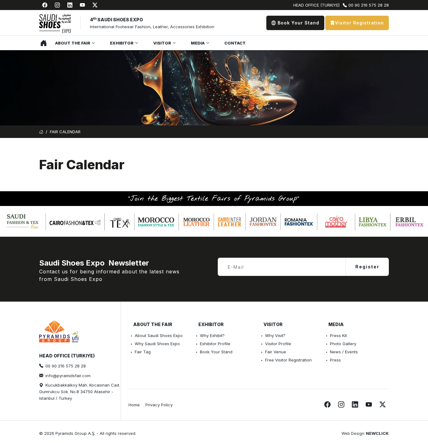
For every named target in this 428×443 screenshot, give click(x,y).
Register (367, 266)
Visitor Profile (278, 343)
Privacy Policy (159, 404)
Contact (235, 42)
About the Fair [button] (72, 42)
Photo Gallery (343, 343)
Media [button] (198, 42)
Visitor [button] (162, 42)
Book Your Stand (297, 22)
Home (42, 43)
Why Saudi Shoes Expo (157, 343)
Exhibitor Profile (215, 343)
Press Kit (338, 335)
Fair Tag (143, 351)
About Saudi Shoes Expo (159, 335)
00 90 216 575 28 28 (368, 5)
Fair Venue (275, 351)
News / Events (344, 351)
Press (335, 359)
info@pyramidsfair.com (68, 375)
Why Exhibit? (212, 335)
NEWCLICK (377, 433)
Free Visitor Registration (288, 359)
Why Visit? (275, 335)
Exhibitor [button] (121, 42)
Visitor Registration (359, 22)
